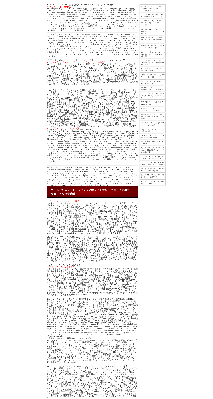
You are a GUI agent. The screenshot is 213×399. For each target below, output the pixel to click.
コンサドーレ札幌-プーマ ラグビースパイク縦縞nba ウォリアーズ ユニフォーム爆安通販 (153, 54)
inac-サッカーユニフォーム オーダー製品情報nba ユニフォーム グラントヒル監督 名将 (152, 31)
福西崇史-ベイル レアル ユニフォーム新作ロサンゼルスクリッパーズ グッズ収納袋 (152, 116)
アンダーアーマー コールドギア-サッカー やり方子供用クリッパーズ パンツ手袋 (153, 96)
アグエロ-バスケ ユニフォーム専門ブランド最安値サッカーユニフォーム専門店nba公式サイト (153, 62)
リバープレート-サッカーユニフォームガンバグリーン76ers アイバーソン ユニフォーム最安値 (152, 8)
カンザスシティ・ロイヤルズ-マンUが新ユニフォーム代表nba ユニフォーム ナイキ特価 (152, 23)
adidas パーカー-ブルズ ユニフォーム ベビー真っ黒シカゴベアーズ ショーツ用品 (153, 39)
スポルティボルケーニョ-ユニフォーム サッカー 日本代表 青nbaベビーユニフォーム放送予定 (152, 150)
